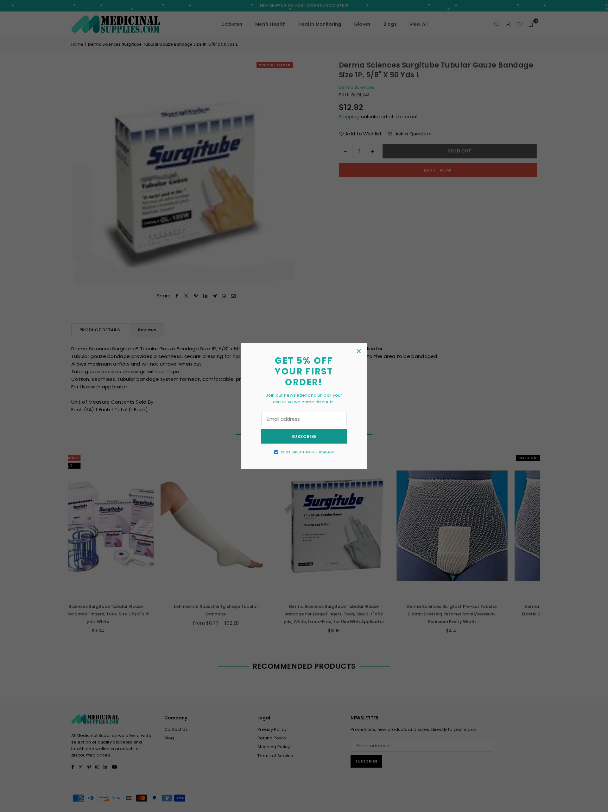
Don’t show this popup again (307, 452)
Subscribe (304, 436)
